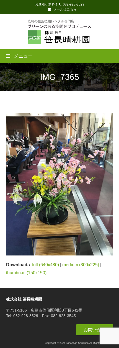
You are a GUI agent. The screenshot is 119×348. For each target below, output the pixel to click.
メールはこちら (65, 9)
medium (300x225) (80, 264)
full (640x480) (45, 264)
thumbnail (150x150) (26, 272)
